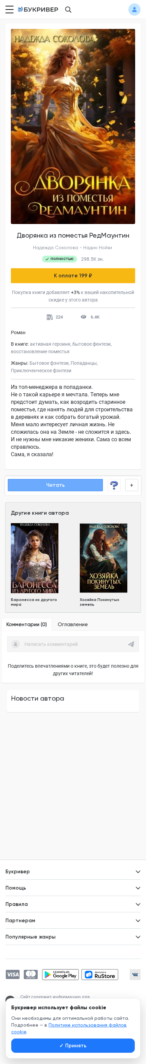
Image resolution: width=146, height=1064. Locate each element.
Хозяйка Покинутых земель (99, 602)
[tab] (26, 624)
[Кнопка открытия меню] (8, 9)
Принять (73, 1046)
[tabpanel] (73, 656)
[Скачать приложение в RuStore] (99, 974)
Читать (55, 485)
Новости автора (37, 698)
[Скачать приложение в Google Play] (60, 974)
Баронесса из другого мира (34, 602)
